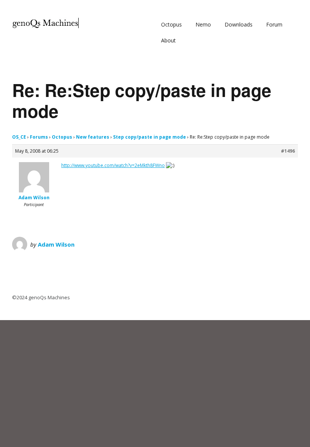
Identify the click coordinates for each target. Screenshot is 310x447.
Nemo (203, 24)
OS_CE (19, 137)
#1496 (288, 151)
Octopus (171, 24)
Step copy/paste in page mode (149, 137)
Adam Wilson (56, 244)
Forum (274, 24)
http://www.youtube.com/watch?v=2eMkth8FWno (113, 165)
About (168, 40)
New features (92, 137)
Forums (39, 137)
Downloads (239, 24)
